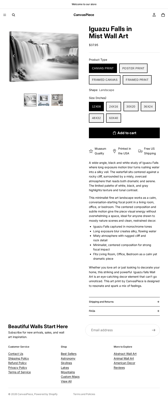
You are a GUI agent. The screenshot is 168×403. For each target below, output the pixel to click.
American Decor (124, 363)
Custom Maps (70, 376)
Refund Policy (17, 363)
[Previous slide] (12, 56)
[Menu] (4, 15)
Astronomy (68, 358)
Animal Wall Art (124, 358)
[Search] (13, 14)
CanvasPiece (25, 394)
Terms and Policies (84, 394)
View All (66, 381)
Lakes (65, 367)
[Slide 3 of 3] (57, 100)
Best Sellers (68, 353)
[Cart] (163, 14)
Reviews (119, 367)
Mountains (68, 372)
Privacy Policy (17, 367)
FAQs (92, 310)
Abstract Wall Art (125, 353)
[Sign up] (153, 330)
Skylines (66, 363)
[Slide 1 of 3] (30, 100)
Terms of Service (19, 372)
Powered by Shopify (46, 394)
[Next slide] (74, 56)
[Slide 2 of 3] (43, 100)
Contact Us (15, 353)
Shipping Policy (18, 358)
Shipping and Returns (101, 301)
